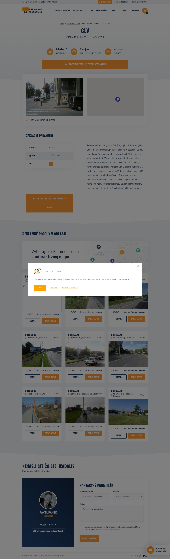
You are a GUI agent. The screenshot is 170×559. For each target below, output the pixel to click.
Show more (54, 288)
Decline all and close (70, 288)
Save (40, 288)
